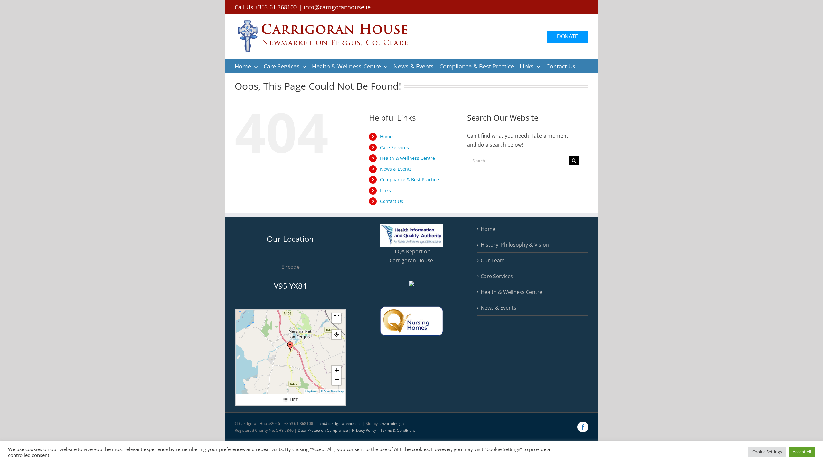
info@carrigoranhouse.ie (337, 7)
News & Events (396, 169)
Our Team (493, 260)
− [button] (337, 380)
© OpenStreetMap (332, 391)
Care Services (394, 147)
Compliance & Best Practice (409, 180)
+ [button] (337, 370)
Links (385, 190)
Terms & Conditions (398, 430)
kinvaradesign (391, 423)
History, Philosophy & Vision (515, 244)
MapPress (311, 391)
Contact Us (391, 201)
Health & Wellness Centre (407, 158)
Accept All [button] (802, 452)
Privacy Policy (364, 430)
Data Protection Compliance (323, 430)
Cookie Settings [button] (767, 452)
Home (386, 136)
